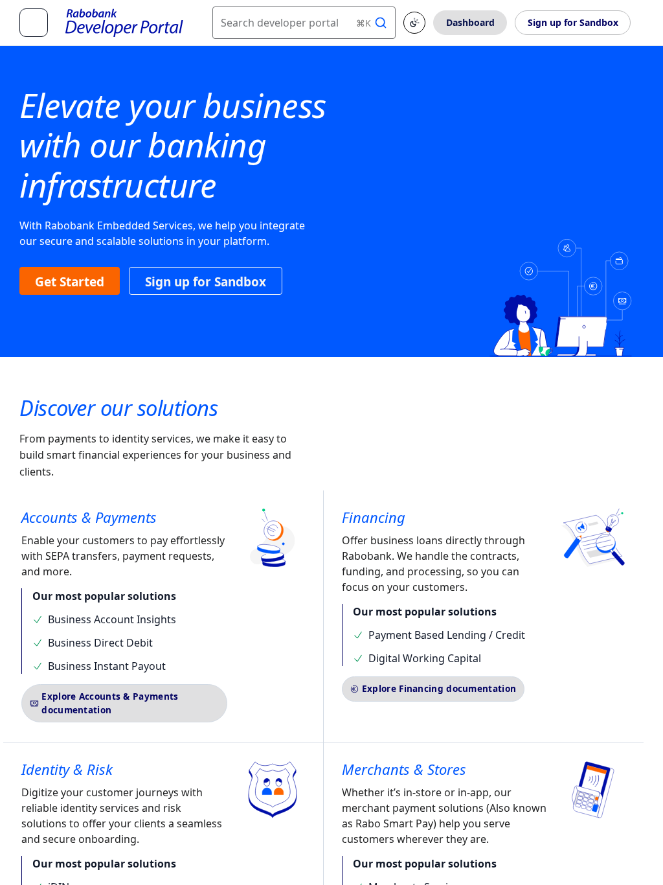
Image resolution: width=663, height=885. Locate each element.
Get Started (69, 281)
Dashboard (470, 22)
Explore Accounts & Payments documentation (109, 702)
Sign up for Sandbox (573, 22)
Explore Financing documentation (439, 688)
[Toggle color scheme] (414, 22)
